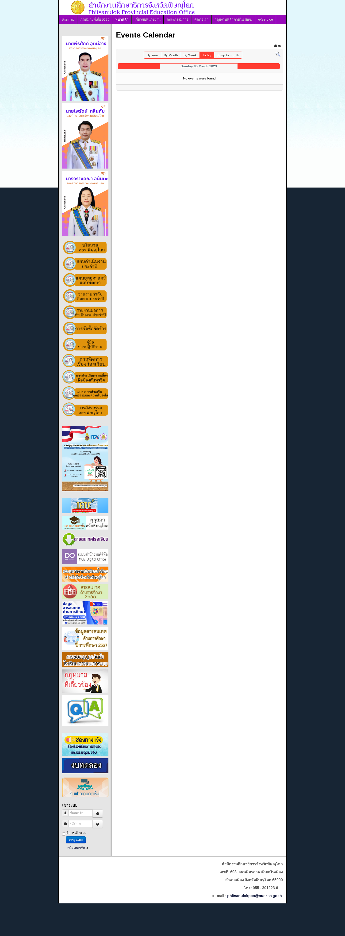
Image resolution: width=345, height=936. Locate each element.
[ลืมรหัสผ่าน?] (97, 824)
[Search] (278, 54)
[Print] (275, 46)
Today (206, 55)
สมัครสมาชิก (76, 848)
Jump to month (228, 55)
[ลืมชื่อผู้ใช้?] (97, 813)
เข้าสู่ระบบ (76, 840)
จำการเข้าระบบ (76, 833)
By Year (152, 55)
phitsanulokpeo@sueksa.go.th (254, 896)
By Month (171, 55)
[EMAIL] (279, 46)
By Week (190, 55)
